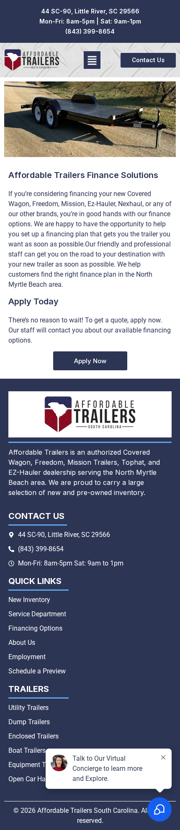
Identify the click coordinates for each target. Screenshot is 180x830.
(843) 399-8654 (90, 31)
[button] (92, 60)
